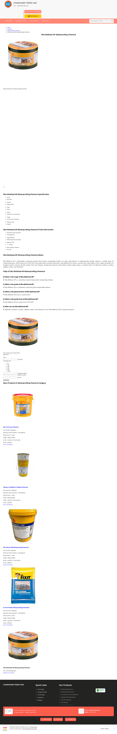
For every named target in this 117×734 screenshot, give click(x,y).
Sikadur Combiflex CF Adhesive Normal (15, 487)
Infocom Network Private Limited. (29, 728)
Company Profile (21, 21)
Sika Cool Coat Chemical (10, 427)
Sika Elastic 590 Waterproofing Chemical (16, 547)
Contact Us (45, 21)
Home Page (8, 21)
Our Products (34, 21)
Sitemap (40, 700)
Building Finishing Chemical (67, 692)
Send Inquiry (34, 16)
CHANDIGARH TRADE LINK (25, 4)
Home (8, 27)
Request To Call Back (8, 673)
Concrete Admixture (66, 700)
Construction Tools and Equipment (69, 694)
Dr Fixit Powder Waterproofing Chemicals (16, 607)
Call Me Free (71, 719)
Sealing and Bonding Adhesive (68, 697)
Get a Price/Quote (8, 444)
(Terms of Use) (33, 727)
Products (9, 29)
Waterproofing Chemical (13, 30)
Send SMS (59, 719)
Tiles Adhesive (64, 702)
